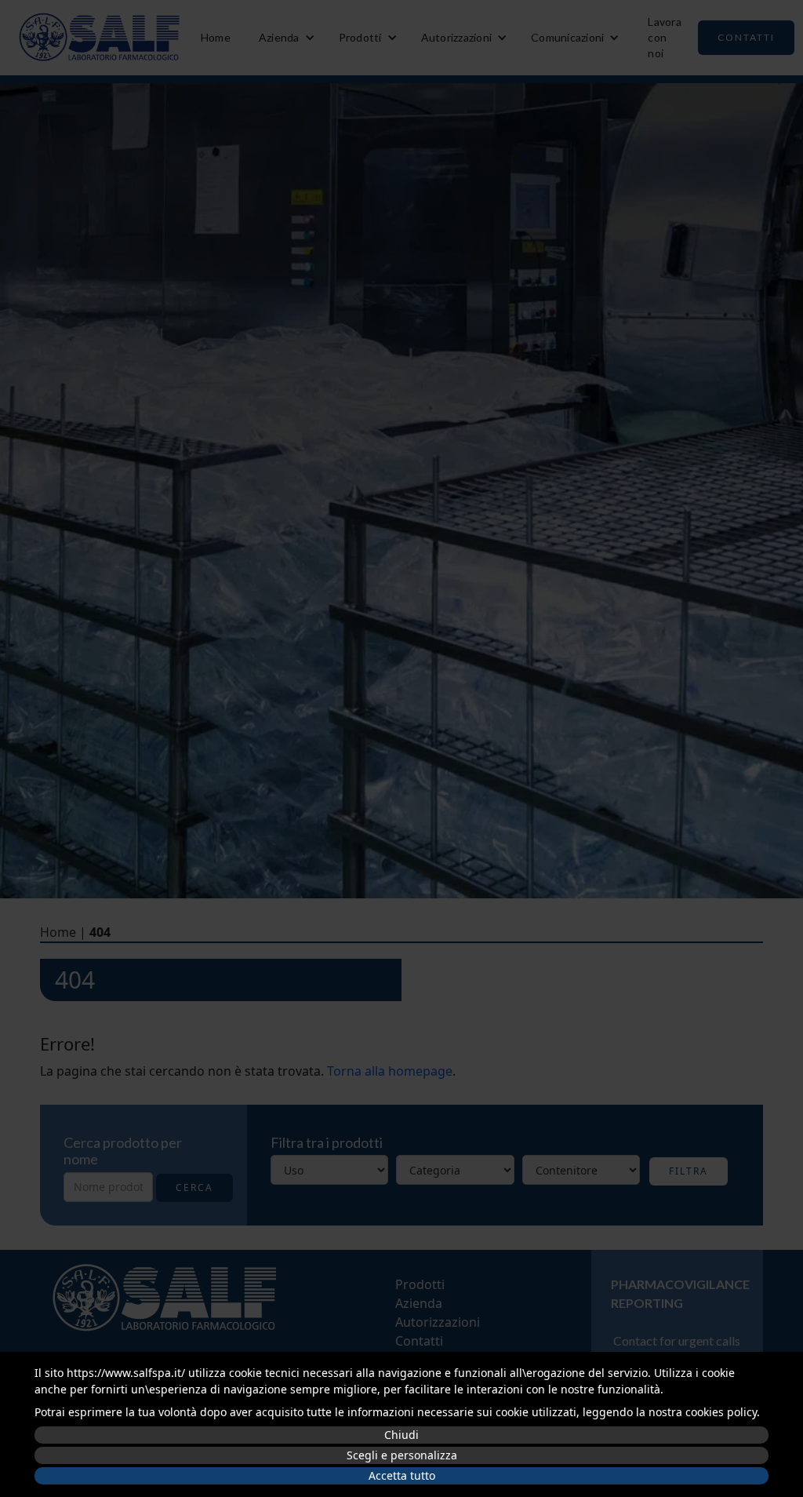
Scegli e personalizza (402, 1455)
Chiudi (401, 1434)
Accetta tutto (402, 1475)
